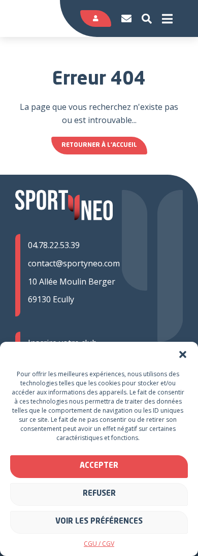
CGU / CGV (99, 543)
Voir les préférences (99, 522)
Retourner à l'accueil (99, 145)
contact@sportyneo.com (74, 263)
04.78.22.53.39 (54, 245)
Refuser (99, 494)
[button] (183, 354)
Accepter (99, 466)
